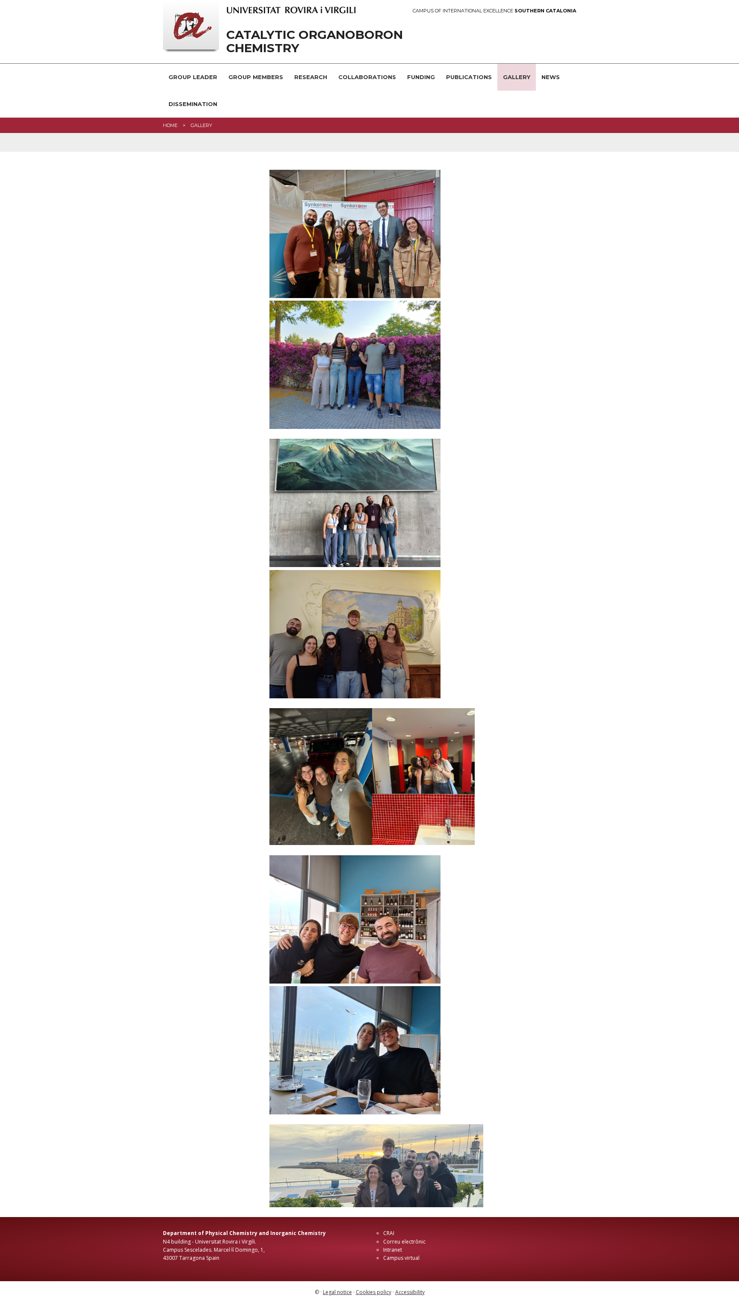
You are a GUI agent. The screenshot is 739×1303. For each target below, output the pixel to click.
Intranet (392, 1249)
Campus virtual (401, 1258)
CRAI (388, 1233)
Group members (255, 77)
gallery (201, 125)
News (550, 77)
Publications (469, 77)
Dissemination (192, 103)
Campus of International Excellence (494, 11)
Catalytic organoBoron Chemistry (314, 41)
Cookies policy (373, 1292)
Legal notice (337, 1292)
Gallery (516, 77)
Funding (421, 77)
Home (170, 125)
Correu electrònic (404, 1241)
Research (310, 77)
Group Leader (192, 77)
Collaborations (367, 77)
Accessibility (410, 1292)
